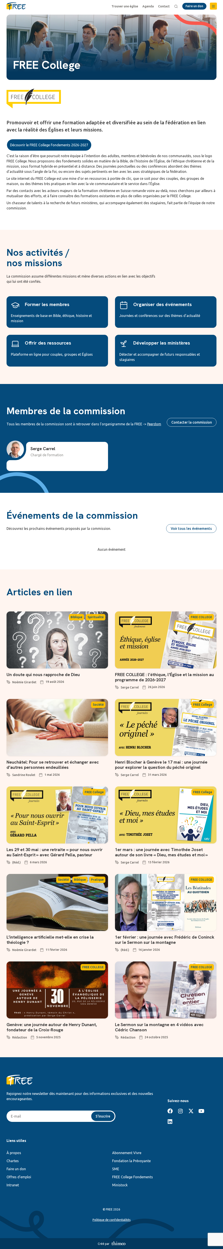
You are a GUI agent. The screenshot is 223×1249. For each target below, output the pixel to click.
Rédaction (19, 1037)
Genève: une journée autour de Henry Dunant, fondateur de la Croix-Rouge (52, 1027)
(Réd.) (16, 862)
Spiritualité (96, 617)
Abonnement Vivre (126, 1153)
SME (115, 1169)
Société (98, 704)
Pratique (97, 879)
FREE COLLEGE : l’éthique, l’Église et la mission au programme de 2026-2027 (164, 677)
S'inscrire (103, 1116)
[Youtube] (201, 1111)
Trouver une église (125, 6)
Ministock (120, 1185)
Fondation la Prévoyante (131, 1161)
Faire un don (16, 1169)
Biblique (76, 617)
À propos (14, 1153)
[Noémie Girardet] (8, 681)
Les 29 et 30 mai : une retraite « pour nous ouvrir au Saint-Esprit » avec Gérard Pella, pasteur (55, 852)
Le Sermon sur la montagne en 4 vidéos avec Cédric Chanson (159, 1027)
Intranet (13, 1185)
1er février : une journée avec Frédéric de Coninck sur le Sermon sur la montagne (164, 939)
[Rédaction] (8, 1037)
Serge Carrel (130, 687)
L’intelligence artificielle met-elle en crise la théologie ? (50, 939)
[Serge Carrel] (117, 686)
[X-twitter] (191, 1111)
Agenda (148, 6)
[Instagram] (180, 1111)
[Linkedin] (170, 1121)
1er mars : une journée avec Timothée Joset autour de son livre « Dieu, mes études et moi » (161, 852)
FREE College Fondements (132, 1177)
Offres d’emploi (19, 1177)
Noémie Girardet (24, 682)
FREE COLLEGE (201, 617)
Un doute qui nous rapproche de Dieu (43, 674)
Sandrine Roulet (23, 775)
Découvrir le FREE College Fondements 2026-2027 (49, 145)
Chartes (13, 1161)
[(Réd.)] (8, 862)
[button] (213, 6)
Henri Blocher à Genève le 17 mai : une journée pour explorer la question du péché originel (161, 764)
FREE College (202, 704)
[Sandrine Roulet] (8, 774)
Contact (164, 6)
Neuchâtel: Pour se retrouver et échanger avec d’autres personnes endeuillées (53, 764)
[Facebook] (170, 1111)
